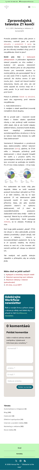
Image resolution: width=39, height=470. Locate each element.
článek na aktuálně (27, 97)
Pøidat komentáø (25, 387)
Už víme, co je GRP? (14, 285)
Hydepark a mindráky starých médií (20, 275)
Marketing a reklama (23, 28)
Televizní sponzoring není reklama (19, 277)
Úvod (19, 448)
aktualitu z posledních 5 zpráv (18, 44)
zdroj (17, 149)
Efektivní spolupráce (12, 419)
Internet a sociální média (13, 423)
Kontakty (19, 453)
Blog (5, 412)
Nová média (8, 430)
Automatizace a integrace (14, 409)
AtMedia (7, 222)
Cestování (8, 416)
